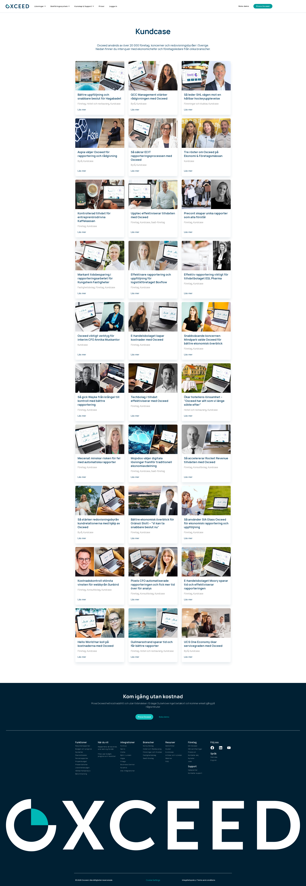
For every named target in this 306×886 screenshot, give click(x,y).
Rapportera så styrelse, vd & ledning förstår (107, 748)
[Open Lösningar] (45, 6)
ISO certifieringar (195, 749)
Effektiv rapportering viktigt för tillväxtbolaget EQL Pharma (206, 276)
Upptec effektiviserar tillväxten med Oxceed (153, 215)
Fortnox (123, 746)
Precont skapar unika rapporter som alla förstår (206, 215)
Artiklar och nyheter (173, 755)
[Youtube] (229, 748)
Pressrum (192, 752)
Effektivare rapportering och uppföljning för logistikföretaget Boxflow (151, 278)
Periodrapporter (81, 758)
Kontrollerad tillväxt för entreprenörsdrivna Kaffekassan (94, 217)
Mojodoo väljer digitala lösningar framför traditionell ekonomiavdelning (151, 462)
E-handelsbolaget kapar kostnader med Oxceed (147, 337)
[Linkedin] (220, 748)
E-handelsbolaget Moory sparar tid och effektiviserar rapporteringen (206, 584)
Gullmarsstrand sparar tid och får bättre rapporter (152, 644)
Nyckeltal (79, 752)
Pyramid (123, 768)
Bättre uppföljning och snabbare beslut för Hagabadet (99, 96)
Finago (123, 761)
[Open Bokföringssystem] (69, 6)
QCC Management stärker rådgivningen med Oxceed (149, 96)
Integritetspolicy (189, 880)
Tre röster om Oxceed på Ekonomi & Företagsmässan (203, 154)
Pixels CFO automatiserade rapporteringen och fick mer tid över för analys (153, 584)
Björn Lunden (125, 755)
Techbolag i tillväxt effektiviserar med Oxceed (149, 399)
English (213, 760)
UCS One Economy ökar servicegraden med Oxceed (203, 644)
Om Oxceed (192, 746)
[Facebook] (212, 748)
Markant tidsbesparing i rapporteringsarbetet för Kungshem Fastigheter (95, 278)
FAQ (167, 761)
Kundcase (115, 103)
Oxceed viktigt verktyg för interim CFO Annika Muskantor (99, 337)
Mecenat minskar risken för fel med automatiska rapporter (99, 460)
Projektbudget (81, 761)
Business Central (127, 764)
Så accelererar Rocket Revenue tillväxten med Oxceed (206, 460)
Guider (168, 749)
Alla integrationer (127, 771)
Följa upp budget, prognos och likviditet (107, 755)
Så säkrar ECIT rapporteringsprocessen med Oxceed (151, 156)
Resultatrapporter (82, 746)
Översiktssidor (81, 755)
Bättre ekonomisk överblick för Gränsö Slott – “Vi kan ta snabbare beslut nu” (152, 523)
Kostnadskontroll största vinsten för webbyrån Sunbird (98, 582)
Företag (82, 103)
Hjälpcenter (193, 770)
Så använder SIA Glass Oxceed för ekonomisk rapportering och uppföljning (206, 523)
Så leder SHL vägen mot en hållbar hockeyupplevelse (202, 96)
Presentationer (81, 764)
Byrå (133, 103)
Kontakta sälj (193, 755)
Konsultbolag (200, 467)
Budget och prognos (83, 749)
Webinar (168, 758)
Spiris (122, 749)
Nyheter (191, 758)
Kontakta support (195, 773)
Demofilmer (170, 746)
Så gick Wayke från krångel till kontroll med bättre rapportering (98, 401)
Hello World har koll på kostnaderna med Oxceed (96, 644)
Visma (122, 752)
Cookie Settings (153, 880)
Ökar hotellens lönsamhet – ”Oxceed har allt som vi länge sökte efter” (204, 401)
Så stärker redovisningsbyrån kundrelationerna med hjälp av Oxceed (99, 523)
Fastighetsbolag (86, 287)
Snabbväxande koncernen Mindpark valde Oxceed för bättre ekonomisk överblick (203, 339)
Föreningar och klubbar (196, 103)
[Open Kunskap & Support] (93, 6)
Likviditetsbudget (82, 768)
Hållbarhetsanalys (82, 771)
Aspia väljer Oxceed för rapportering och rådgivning (97, 154)
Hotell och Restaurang (152, 749)
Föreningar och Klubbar (152, 752)
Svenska (213, 757)
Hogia (122, 758)
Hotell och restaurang (98, 103)
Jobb (190, 761)
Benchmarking (81, 774)
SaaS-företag (158, 222)
